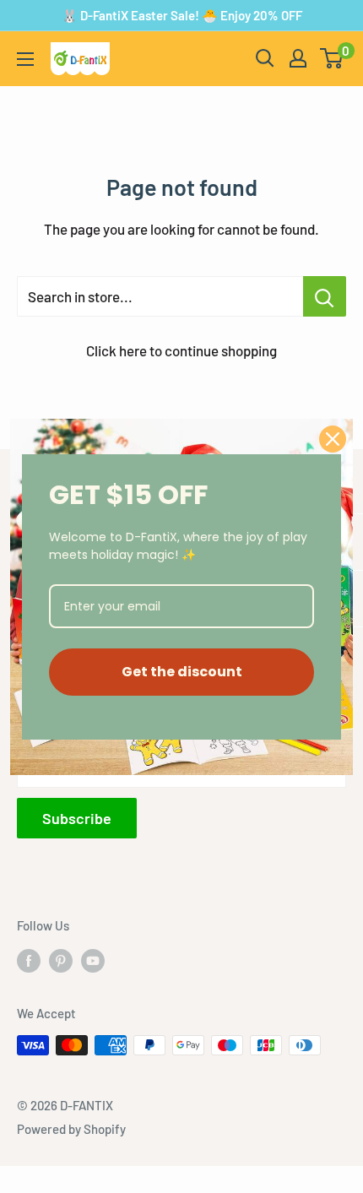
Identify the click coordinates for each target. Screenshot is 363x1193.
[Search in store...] (324, 296)
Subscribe (76, 818)
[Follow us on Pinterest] (61, 960)
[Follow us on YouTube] (93, 960)
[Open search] (265, 58)
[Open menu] (25, 59)
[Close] (332, 439)
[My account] (298, 58)
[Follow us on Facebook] (29, 960)
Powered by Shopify (71, 1128)
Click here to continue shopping (181, 350)
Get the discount (182, 671)
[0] (332, 58)
